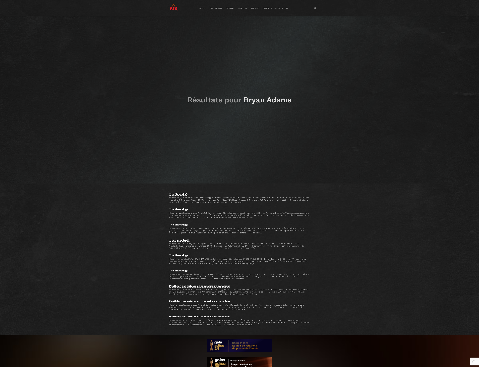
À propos (243, 8)
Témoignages (216, 8)
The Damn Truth (179, 239)
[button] (315, 8)
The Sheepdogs (178, 193)
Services (201, 8)
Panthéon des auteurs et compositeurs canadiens (199, 285)
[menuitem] (201, 8)
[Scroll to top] (474, 362)
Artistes (230, 8)
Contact (255, 8)
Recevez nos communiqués (275, 8)
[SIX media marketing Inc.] (174, 8)
